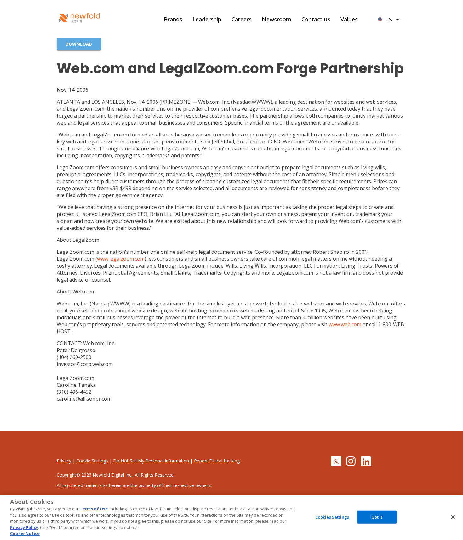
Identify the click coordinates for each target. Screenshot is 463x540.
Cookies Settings (332, 517)
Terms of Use (94, 509)
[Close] (453, 517)
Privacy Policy (24, 527)
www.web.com (345, 324)
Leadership (206, 19)
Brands (173, 19)
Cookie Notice (25, 533)
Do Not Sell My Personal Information (151, 461)
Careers (242, 19)
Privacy (64, 461)
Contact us (315, 19)
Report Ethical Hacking (217, 461)
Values (349, 19)
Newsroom (276, 19)
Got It (377, 517)
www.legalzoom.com (121, 258)
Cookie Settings (92, 461)
